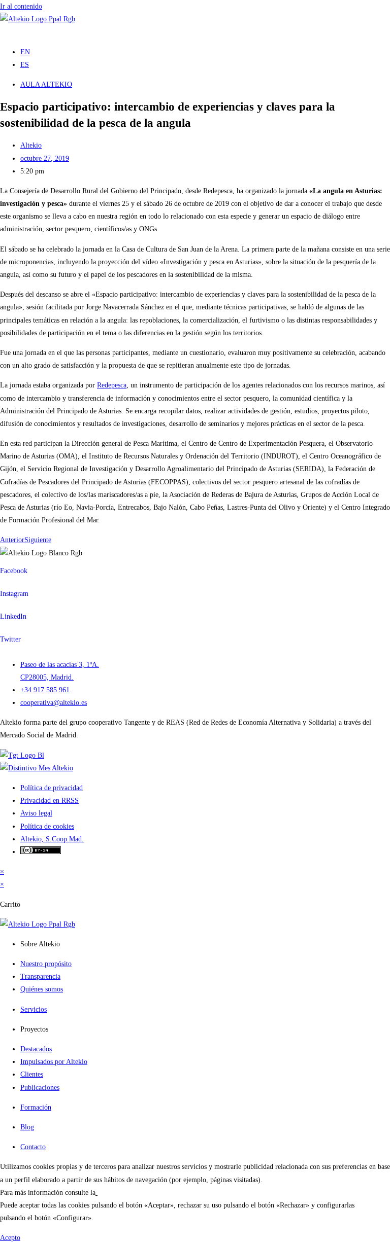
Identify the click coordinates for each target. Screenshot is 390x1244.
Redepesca (111, 385)
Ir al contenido (21, 6)
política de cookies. (125, 1192)
